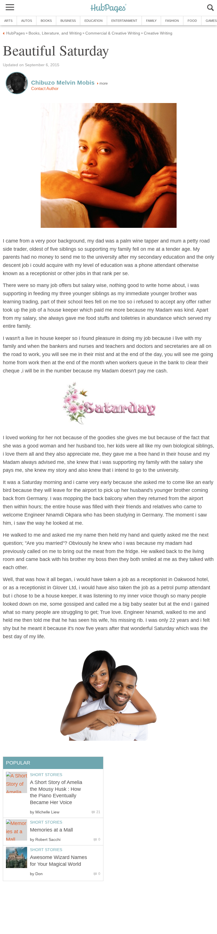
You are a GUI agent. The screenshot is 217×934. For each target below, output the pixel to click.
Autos (26, 20)
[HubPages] (108, 8)
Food (192, 20)
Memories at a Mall (51, 830)
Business (68, 20)
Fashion (172, 20)
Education (93, 20)
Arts (8, 20)
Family (151, 20)
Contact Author (44, 88)
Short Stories (46, 774)
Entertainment (124, 20)
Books (46, 20)
